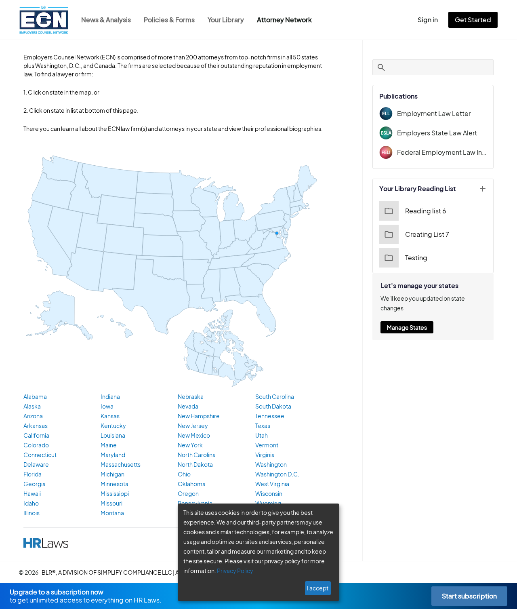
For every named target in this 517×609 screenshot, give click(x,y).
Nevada (188, 406)
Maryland (113, 454)
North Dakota (195, 464)
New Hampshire (199, 415)
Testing (416, 257)
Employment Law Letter (434, 113)
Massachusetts (121, 464)
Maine (109, 445)
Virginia (265, 454)
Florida (32, 474)
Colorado (36, 445)
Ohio (184, 474)
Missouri (111, 503)
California (36, 435)
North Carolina (197, 454)
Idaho (31, 503)
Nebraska (191, 396)
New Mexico (194, 435)
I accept (317, 588)
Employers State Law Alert (437, 133)
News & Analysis (106, 19)
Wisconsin (268, 493)
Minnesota (114, 483)
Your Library (226, 19)
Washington (271, 464)
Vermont (266, 445)
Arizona (33, 415)
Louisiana (113, 435)
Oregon (188, 493)
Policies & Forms (169, 19)
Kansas (110, 415)
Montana (112, 512)
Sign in (428, 19)
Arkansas (35, 425)
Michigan (112, 474)
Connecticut (40, 454)
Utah (261, 435)
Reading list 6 (425, 211)
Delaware (36, 464)
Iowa (107, 406)
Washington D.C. (277, 474)
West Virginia (272, 483)
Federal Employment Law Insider (442, 152)
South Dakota (273, 406)
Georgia (34, 483)
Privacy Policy (235, 570)
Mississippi (115, 493)
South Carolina (274, 396)
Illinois (31, 512)
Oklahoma (192, 483)
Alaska (32, 406)
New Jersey (193, 425)
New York (190, 445)
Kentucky (113, 425)
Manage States (407, 327)
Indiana (110, 396)
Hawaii (32, 493)
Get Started (473, 19)
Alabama (35, 396)
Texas (262, 425)
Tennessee (269, 415)
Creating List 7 (427, 234)
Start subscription (469, 596)
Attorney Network (284, 19)
